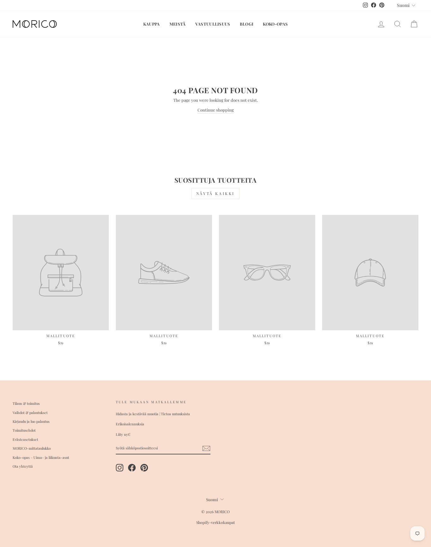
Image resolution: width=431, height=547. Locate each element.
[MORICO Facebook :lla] (132, 467)
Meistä (177, 24)
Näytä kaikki (215, 193)
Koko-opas (275, 24)
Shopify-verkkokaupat (215, 522)
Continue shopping (216, 109)
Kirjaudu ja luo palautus (31, 421)
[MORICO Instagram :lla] (119, 467)
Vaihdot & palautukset (30, 412)
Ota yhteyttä (23, 466)
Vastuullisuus (212, 24)
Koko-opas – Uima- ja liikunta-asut (41, 457)
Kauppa (151, 24)
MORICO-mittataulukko (32, 448)
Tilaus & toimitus (26, 403)
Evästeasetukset (25, 439)
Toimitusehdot (24, 430)
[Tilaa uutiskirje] (206, 448)
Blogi (247, 24)
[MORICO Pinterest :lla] (144, 467)
